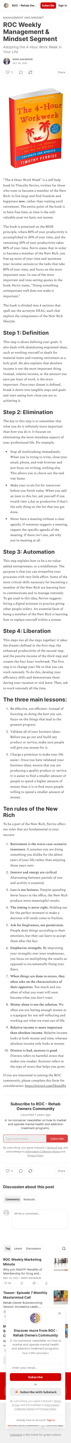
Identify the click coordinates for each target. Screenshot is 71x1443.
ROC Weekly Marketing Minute (22, 1262)
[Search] (64, 1248)
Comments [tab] (13, 1199)
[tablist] (20, 1199)
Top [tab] (8, 1248)
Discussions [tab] (33, 1248)
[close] (59, 1313)
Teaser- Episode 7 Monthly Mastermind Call (25, 1295)
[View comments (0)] (21, 72)
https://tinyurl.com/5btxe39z (45, 1085)
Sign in (62, 5)
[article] (35, 1271)
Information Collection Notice (42, 1151)
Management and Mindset (23, 17)
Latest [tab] (18, 1248)
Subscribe (48, 5)
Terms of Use (54, 1147)
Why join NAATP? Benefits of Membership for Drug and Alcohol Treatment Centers (22, 1271)
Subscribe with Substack (38, 1392)
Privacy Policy (48, 1409)
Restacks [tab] (29, 1199)
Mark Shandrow (23, 59)
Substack (16, 1435)
